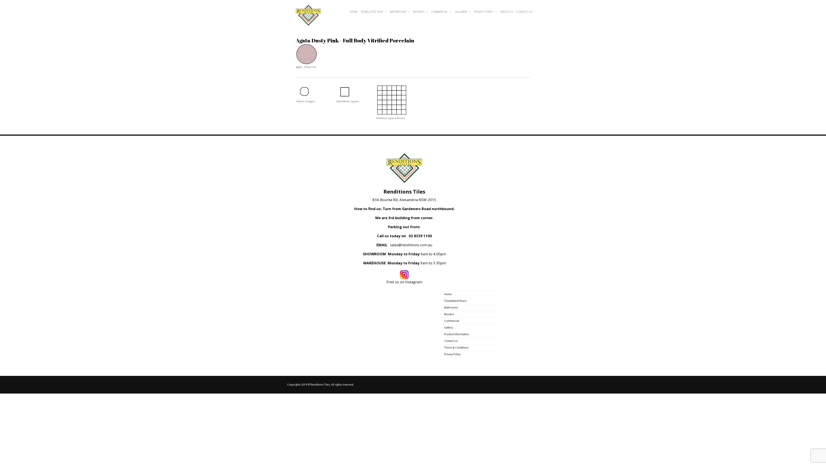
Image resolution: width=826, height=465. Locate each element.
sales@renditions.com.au (411, 245)
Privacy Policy (452, 354)
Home (353, 12)
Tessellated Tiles (372, 12)
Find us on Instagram (404, 281)
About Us (506, 12)
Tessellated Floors (455, 301)
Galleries (461, 12)
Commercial (439, 12)
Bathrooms (398, 12)
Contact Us (524, 12)
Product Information (456, 334)
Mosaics (418, 12)
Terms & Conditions (456, 347)
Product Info (483, 12)
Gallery (448, 327)
